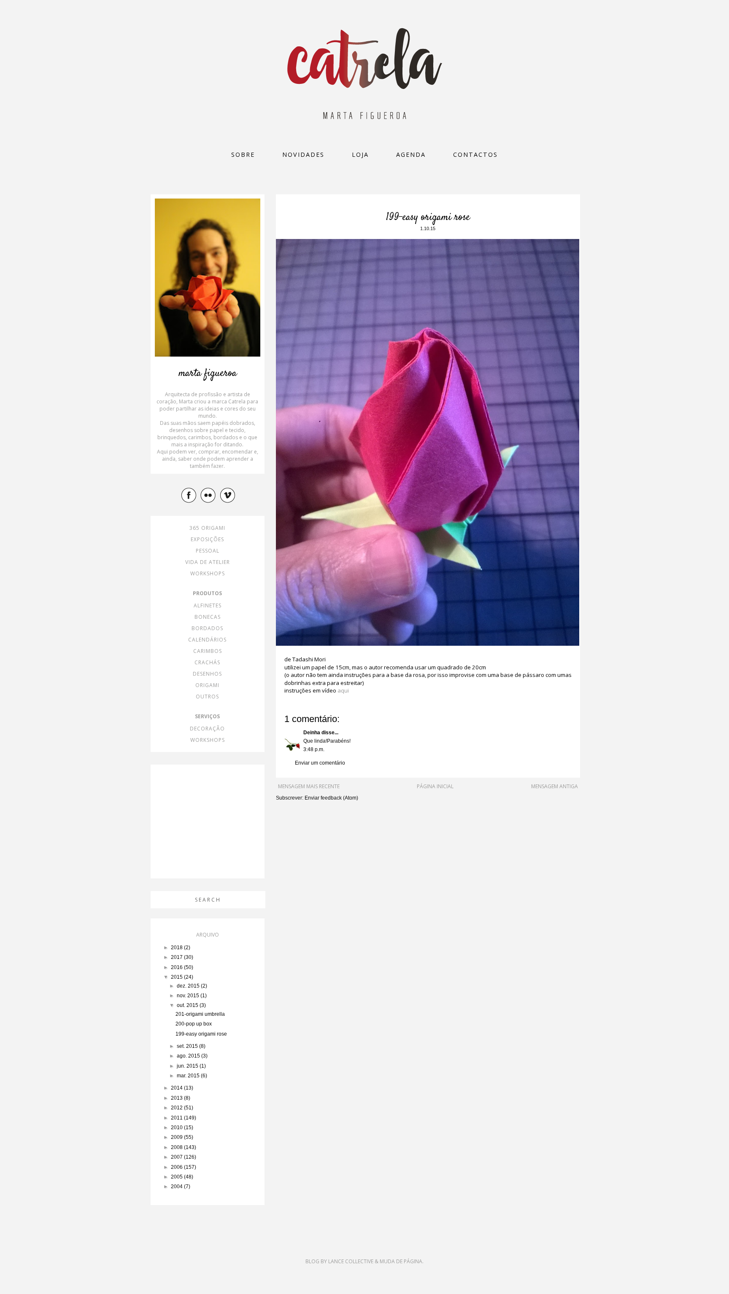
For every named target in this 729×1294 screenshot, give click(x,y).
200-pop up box (194, 1024)
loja (360, 154)
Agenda (411, 154)
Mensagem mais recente (309, 786)
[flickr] (209, 494)
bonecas (207, 616)
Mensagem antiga (554, 786)
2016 (177, 967)
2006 (177, 1167)
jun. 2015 (188, 1066)
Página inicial (435, 786)
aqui (343, 690)
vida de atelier (207, 562)
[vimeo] (228, 494)
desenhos (207, 673)
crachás (207, 662)
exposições (207, 539)
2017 (177, 957)
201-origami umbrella (200, 1014)
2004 (177, 1186)
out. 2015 (188, 1005)
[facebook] (190, 494)
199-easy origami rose (201, 1034)
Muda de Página (401, 1261)
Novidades (303, 154)
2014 (177, 1088)
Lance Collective (350, 1261)
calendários (207, 639)
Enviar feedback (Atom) (331, 798)
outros (207, 696)
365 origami (207, 528)
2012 (177, 1108)
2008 (177, 1147)
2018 (177, 947)
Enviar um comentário (320, 763)
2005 (177, 1177)
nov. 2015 (188, 996)
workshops (207, 573)
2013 (177, 1098)
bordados (207, 628)
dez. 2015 (189, 986)
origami (207, 685)
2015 (177, 977)
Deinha (311, 733)
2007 (177, 1157)
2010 (177, 1127)
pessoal (207, 550)
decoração (207, 728)
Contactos (475, 154)
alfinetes (207, 605)
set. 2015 (188, 1046)
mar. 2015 (189, 1076)
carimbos (207, 651)
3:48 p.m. (313, 749)
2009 (177, 1137)
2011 (177, 1118)
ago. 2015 (189, 1056)
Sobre (243, 154)
